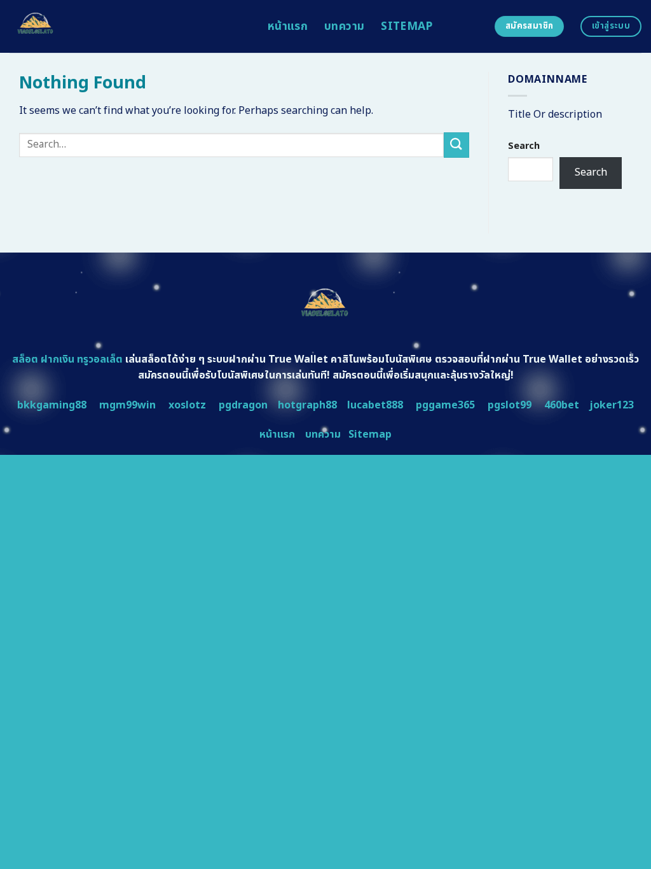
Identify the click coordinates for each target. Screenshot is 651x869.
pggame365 (445, 405)
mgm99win (127, 405)
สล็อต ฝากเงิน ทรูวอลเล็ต (67, 359)
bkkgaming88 (51, 405)
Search (524, 146)
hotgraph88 (307, 405)
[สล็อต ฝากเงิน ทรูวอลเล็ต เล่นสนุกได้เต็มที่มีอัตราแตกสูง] (129, 26)
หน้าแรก (288, 26)
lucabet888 (375, 405)
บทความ (344, 26)
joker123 (611, 405)
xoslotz (187, 405)
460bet (561, 405)
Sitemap (406, 26)
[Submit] (456, 144)
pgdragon (243, 405)
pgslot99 (509, 405)
